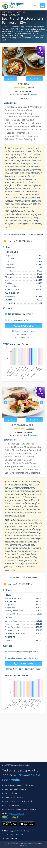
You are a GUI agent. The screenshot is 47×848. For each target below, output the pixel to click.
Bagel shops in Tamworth (15, 789)
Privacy (5, 838)
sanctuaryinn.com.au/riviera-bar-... (23, 658)
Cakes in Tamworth (12, 793)
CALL (11, 79)
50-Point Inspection (19, 31)
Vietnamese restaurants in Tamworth (20, 809)
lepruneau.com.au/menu (20, 320)
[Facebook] (2, 834)
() (30, 87)
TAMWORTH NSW (19, 12)
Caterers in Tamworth (13, 797)
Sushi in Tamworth (12, 805)
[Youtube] (17, 834)
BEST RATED (6, 12)
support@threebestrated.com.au (22, 831)
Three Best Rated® (26, 843)
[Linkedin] (22, 834)
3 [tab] (23, 72)
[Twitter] (7, 834)
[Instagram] (12, 834)
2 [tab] (21, 72)
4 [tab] (25, 72)
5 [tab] (27, 72)
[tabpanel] (23, 62)
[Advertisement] (23, 739)
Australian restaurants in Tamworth (19, 785)
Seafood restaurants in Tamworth (18, 801)
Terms (14, 838)
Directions (33, 94)
